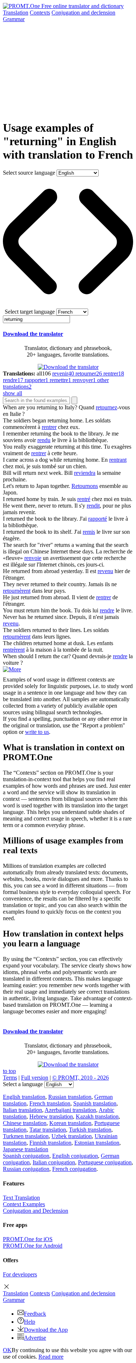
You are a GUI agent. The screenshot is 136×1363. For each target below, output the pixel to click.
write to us (37, 732)
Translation (15, 12)
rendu (43, 440)
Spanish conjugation (26, 1156)
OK (7, 1350)
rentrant (118, 460)
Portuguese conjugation (105, 1162)
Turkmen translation (26, 1136)
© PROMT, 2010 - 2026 (80, 1077)
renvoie (32, 558)
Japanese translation (25, 1149)
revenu (105, 571)
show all (12, 393)
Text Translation (21, 1198)
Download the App (46, 1330)
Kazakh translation (97, 1116)
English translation (24, 1097)
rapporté (97, 519)
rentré (83, 499)
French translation (49, 1103)
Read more (50, 1357)
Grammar (14, 19)
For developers (20, 1274)
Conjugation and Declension (35, 1211)
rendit (93, 505)
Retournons (84, 486)
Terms (10, 1077)
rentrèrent (14, 650)
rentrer (49, 427)
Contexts (40, 12)
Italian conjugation (54, 1162)
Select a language (23, 1084)
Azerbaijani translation (70, 1110)
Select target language (30, 312)
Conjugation (83, 12)
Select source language (29, 173)
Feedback (35, 1314)
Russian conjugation (26, 1169)
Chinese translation (24, 1123)
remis (89, 532)
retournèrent (16, 591)
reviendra (84, 473)
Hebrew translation (51, 1116)
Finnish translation (50, 1143)
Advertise (35, 1338)
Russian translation (69, 1097)
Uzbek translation (71, 1136)
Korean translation (70, 1123)
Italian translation (22, 1110)
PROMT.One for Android (32, 1246)
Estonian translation (96, 1143)
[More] (12, 669)
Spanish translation (94, 1103)
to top (9, 1071)
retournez (106, 407)
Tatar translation (47, 1129)
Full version (34, 1077)
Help (29, 1322)
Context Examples (24, 1204)
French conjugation (74, 1169)
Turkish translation (90, 1129)
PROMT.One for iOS (28, 1239)
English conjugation (75, 1156)
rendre (107, 610)
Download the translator (33, 334)
